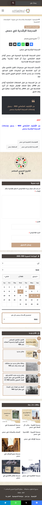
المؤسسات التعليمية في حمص (28, 142)
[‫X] (27, 44)
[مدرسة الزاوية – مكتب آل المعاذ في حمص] (31, 416)
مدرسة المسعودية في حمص (12, 426)
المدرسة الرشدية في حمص (29, 147)
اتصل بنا (8, 496)
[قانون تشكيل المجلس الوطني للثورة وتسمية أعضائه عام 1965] (32, 343)
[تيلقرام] (19, 44)
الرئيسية (35, 19)
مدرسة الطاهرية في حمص (31, 476)
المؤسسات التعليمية (32, 27)
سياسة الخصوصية (17, 496)
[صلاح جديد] (32, 355)
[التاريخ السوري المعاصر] (21, 11)
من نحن (27, 496)
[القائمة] (3, 11)
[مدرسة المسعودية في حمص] (11, 416)
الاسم (38, 222)
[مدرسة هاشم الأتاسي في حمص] (11, 467)
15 (31, 296)
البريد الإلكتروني (34, 232)
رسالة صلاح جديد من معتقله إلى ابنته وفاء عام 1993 (14, 364)
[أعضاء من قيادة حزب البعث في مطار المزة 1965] (32, 390)
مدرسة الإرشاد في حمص (32, 439)
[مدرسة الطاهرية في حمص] (31, 467)
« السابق (35, 276)
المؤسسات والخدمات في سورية (21, 19)
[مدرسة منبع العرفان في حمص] (11, 445)
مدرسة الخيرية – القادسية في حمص (31, 433)
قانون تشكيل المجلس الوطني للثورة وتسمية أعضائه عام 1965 (14, 342)
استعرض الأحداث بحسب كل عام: (21, 315)
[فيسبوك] (31, 44)
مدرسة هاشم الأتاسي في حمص (11, 477)
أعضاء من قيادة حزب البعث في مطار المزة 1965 (15, 388)
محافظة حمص (12, 147)
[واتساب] (23, 44)
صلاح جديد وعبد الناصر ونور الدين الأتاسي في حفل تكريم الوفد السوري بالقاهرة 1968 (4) (14, 377)
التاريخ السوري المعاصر (30, 39)
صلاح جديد (20, 351)
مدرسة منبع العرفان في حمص (12, 455)
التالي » (6, 276)
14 (37, 296)
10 (20, 291)
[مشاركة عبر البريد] (14, 44)
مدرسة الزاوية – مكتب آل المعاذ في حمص (32, 426)
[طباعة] (10, 44)
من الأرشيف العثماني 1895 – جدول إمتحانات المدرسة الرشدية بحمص (21, 108)
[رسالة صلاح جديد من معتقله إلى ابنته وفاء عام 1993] (32, 366)
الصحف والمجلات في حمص (11, 432)
